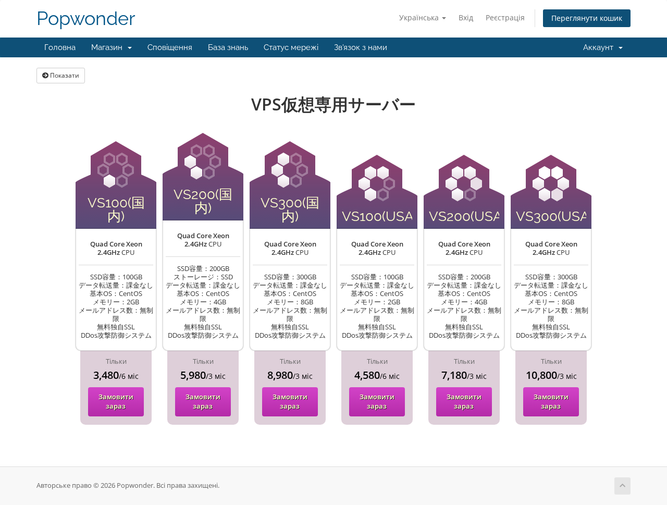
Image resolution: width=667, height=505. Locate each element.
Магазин (109, 47)
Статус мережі (291, 47)
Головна (60, 47)
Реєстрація (505, 17)
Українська (420, 17)
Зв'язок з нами (360, 47)
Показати (63, 75)
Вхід (466, 17)
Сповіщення (169, 47)
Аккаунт (600, 47)
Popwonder (85, 18)
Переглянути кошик (586, 18)
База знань (228, 47)
